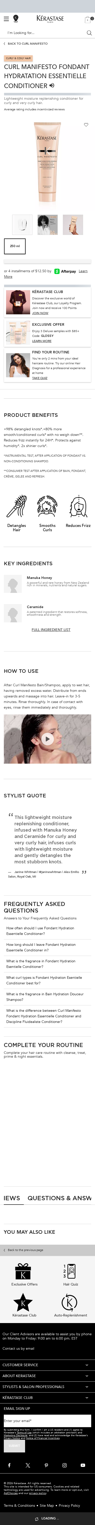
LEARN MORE (41, 340)
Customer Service (20, 1365)
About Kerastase (19, 1376)
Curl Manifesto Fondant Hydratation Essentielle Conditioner (20, 1127)
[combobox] (45, 33)
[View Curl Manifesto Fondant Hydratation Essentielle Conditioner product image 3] (22, 225)
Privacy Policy (69, 1505)
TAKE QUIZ (39, 378)
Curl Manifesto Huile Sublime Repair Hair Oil (67, 1127)
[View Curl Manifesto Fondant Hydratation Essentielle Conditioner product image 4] (48, 225)
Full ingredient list (51, 629)
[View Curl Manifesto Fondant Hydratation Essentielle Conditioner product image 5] (73, 225)
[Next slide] (85, 225)
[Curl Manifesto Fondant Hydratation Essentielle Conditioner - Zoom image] (47, 163)
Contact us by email (18, 1348)
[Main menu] (6, 19)
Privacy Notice (12, 1438)
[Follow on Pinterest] (46, 1465)
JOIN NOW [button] (40, 313)
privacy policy (37, 1493)
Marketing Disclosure (15, 1435)
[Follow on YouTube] (83, 1465)
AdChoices (11, 1493)
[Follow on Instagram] (64, 1465)
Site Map (47, 1505)
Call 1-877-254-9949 (19, 1343)
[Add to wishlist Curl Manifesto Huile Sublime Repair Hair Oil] (86, 1078)
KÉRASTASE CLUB (18, 1397)
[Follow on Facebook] (9, 1465)
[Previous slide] (10, 225)
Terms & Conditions (19, 1505)
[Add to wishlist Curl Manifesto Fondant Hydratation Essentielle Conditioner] (86, 125)
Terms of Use (24, 1432)
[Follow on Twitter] (28, 1465)
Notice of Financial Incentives (43, 1438)
